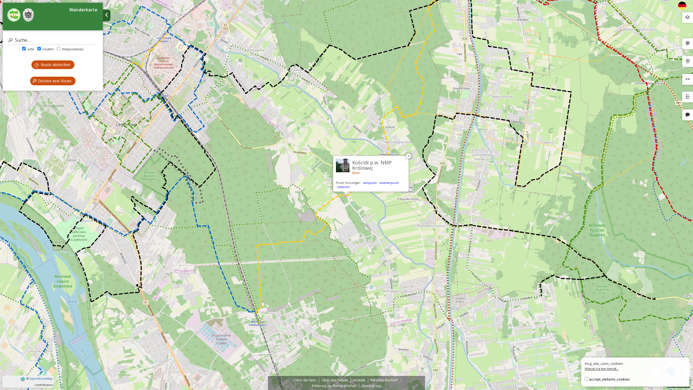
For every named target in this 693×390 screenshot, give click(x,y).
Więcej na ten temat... (602, 368)
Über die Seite (305, 380)
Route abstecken (55, 64)
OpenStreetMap (41, 378)
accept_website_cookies (609, 379)
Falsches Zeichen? (384, 380)
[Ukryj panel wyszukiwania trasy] (106, 15)
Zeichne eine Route (54, 80)
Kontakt (359, 380)
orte (30, 49)
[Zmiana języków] (684, 5)
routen (48, 49)
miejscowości (72, 49)
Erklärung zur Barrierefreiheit (334, 386)
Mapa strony (371, 386)
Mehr (356, 173)
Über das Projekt (335, 380)
